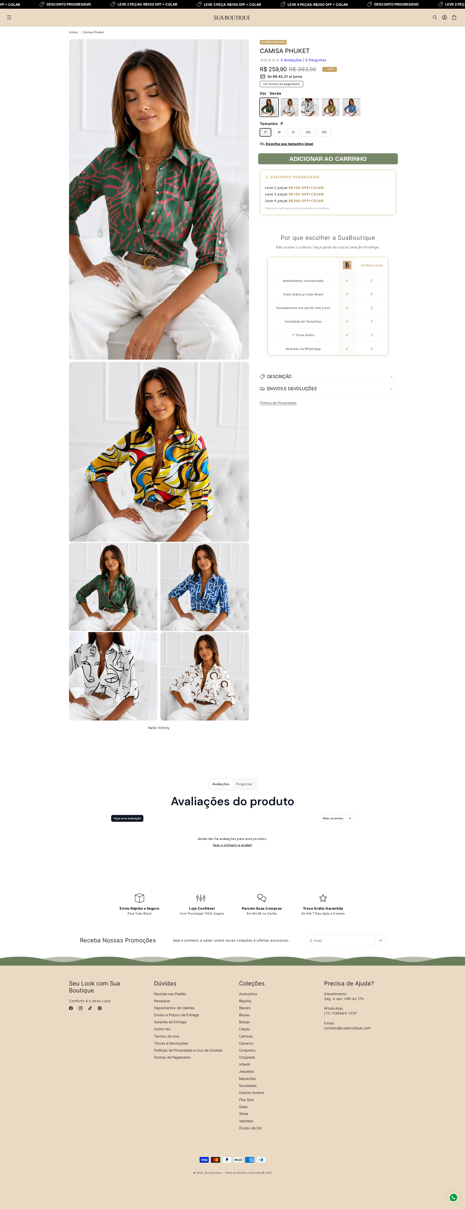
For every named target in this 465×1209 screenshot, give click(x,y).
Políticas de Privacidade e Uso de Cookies (188, 1050)
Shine (243, 1114)
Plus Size (246, 1100)
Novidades (248, 1086)
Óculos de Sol (250, 1128)
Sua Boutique (213, 1172)
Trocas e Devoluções (171, 1043)
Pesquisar (162, 1001)
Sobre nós (162, 1029)
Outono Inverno (251, 1093)
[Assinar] (380, 940)
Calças (244, 1029)
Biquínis (245, 1001)
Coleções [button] (252, 983)
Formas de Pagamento (172, 1057)
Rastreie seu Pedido (170, 994)
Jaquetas (246, 1072)
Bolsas (244, 1022)
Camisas (246, 1036)
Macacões (247, 1079)
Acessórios (248, 994)
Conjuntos (247, 1050)
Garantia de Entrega (170, 1022)
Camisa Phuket (93, 32)
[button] (9, 17)
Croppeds (247, 1057)
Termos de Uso (166, 1036)
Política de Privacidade (278, 403)
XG (324, 132)
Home (73, 32)
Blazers (245, 1008)
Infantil (244, 1064)
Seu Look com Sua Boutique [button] (94, 987)
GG (308, 132)
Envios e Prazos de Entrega (176, 1015)
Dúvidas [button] (165, 983)
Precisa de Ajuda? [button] (349, 983)
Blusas (244, 1015)
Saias (243, 1107)
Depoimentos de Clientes (174, 1008)
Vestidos (246, 1121)
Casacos (246, 1043)
